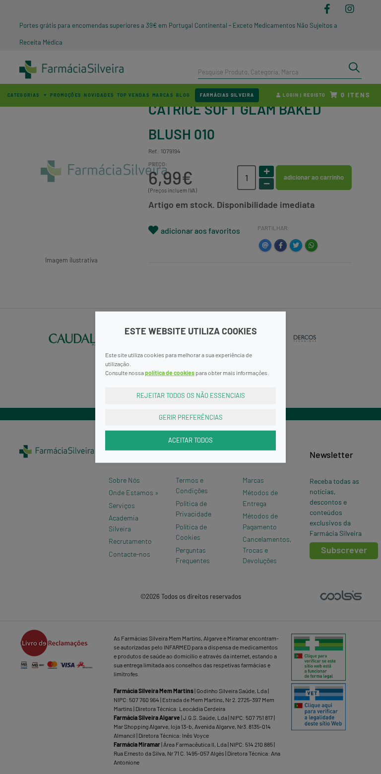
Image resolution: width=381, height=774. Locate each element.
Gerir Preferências (191, 417)
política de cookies (169, 372)
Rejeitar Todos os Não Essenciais (190, 395)
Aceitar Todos (190, 440)
